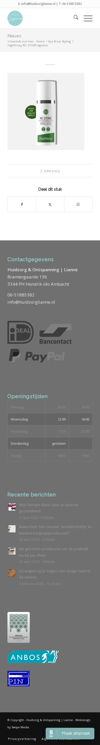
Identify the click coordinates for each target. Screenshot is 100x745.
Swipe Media (20, 727)
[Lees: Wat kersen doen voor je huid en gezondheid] (12, 507)
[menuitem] (73, 18)
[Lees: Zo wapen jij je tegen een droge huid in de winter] (12, 573)
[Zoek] (73, 18)
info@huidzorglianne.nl (38, 4)
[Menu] (85, 18)
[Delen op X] (50, 204)
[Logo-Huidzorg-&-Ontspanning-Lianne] (41, 18)
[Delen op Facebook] (22, 204)
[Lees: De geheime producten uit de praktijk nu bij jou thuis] (12, 551)
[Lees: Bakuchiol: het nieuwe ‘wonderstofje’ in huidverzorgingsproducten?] (12, 528)
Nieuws (14, 35)
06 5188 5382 (72, 4)
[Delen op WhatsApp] (78, 204)
